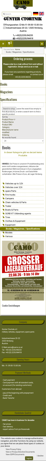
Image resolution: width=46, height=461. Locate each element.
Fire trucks (10, 194)
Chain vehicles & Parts (15, 202)
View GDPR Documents (15, 454)
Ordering (5, 135)
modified (5, 132)
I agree (29, 458)
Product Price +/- (9, 119)
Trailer (8, 206)
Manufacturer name (10, 130)
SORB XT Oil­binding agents (18, 213)
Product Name (8, 122)
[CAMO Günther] (23, 4)
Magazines (6, 91)
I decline (40, 456)
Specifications (8, 99)
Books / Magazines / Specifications (23, 228)
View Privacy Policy (13, 449)
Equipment (10, 225)
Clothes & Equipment (15, 221)
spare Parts (10, 191)
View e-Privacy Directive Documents (20, 452)
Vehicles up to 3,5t (14, 183)
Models (8, 232)
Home (17, 49)
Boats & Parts (11, 209)
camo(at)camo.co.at (21, 74)
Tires (7, 217)
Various (9, 236)
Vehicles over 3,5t (13, 187)
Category (5, 127)
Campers (9, 198)
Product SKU (7, 125)
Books (3, 84)
